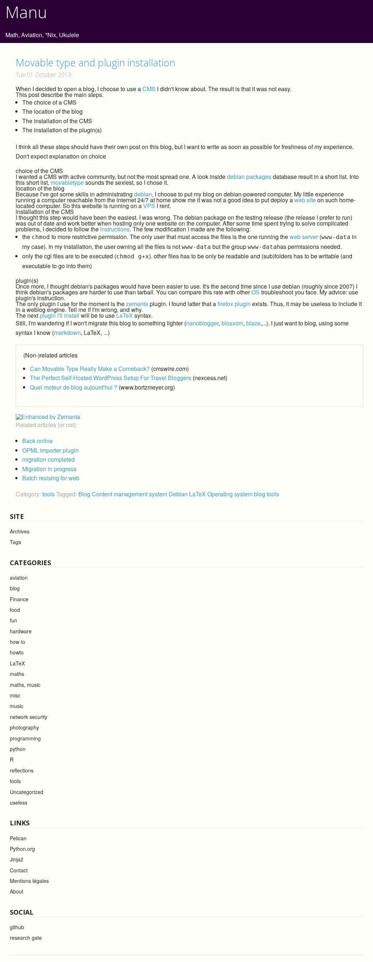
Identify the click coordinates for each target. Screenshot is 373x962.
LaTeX (124, 315)
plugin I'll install (59, 315)
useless (18, 802)
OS (255, 292)
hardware (21, 631)
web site (305, 200)
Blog (85, 494)
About (16, 891)
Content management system (130, 494)
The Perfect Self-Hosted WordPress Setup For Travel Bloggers (110, 378)
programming (25, 738)
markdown (67, 332)
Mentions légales (29, 880)
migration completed (48, 459)
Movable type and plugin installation (95, 62)
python (17, 748)
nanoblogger (202, 323)
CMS (149, 89)
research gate (26, 937)
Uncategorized (26, 791)
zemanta (137, 304)
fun (13, 620)
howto (17, 652)
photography (24, 727)
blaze (253, 323)
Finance (19, 599)
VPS (149, 206)
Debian (179, 494)
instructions (115, 229)
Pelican (18, 838)
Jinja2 (16, 859)
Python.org (22, 848)
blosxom (232, 323)
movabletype (67, 182)
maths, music (25, 684)
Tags (15, 541)
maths (17, 673)
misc (15, 695)
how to (17, 641)
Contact (19, 870)
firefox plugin (234, 304)
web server (304, 236)
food (15, 609)
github (17, 927)
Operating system (230, 494)
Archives (20, 531)
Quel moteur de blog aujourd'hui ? (73, 387)
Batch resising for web (50, 478)
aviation (19, 577)
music (16, 705)
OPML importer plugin (50, 450)
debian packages (249, 176)
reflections (22, 770)
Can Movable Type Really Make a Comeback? (90, 368)
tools (48, 494)
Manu (26, 12)
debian (143, 194)
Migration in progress (49, 469)
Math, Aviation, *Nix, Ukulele (42, 35)
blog (260, 494)
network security (28, 716)
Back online (37, 441)
